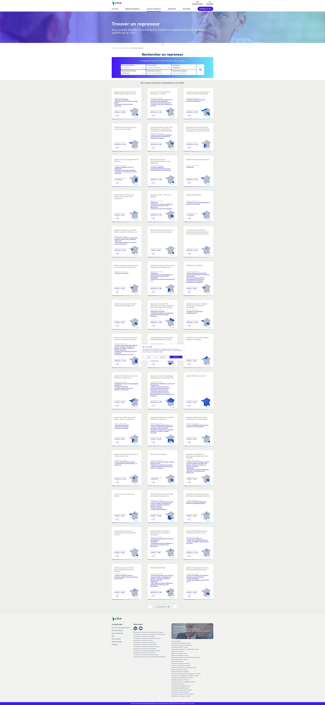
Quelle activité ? (152, 65)
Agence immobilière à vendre (180, 655)
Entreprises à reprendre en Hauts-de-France (147, 646)
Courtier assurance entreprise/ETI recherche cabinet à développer (198, 93)
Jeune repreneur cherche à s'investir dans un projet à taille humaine (125, 533)
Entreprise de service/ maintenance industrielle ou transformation (162, 266)
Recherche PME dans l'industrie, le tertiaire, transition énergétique (162, 231)
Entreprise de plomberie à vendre (181, 665)
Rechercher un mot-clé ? (154, 71)
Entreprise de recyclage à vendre (180, 686)
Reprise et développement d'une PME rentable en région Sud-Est (125, 93)
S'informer (172, 9)
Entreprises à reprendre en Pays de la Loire (146, 654)
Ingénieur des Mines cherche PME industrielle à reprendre (161, 418)
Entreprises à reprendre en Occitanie (144, 652)
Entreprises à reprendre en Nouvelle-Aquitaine (147, 650)
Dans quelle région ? (128, 65)
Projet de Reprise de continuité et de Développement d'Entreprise (161, 338)
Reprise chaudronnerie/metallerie (198, 159)
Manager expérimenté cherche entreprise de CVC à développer (197, 418)
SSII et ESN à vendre (177, 651)
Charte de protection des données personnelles (144, 703)
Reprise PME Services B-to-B (196, 376)
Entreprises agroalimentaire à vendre (182, 677)
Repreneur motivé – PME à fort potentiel (160, 196)
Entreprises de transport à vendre (181, 643)
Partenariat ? (176, 65)
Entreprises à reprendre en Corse (143, 640)
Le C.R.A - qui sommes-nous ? (121, 627)
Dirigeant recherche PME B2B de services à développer (197, 338)
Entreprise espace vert (177, 684)
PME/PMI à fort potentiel (194, 265)
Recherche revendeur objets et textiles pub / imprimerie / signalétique (196, 305)
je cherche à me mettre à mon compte (124, 495)
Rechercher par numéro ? (179, 71)
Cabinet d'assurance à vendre (179, 679)
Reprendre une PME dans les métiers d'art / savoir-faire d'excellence (124, 196)
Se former (187, 9)
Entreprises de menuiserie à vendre (181, 645)
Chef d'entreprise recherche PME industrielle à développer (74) (125, 305)
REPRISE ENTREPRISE (158, 568)
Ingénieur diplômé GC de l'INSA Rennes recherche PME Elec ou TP (125, 231)
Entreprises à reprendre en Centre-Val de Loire (147, 638)
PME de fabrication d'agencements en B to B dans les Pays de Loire (126, 266)
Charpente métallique (193, 195)
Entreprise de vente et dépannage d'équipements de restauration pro (162, 377)
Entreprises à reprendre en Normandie (145, 648)
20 (169, 607)
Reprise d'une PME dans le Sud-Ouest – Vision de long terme (125, 418)
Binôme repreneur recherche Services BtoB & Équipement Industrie (124, 569)
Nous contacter (116, 639)
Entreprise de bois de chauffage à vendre (183, 682)
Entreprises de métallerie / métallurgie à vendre (185, 649)
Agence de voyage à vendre (179, 653)
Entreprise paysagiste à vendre (180, 688)
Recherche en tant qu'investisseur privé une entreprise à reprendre (125, 338)
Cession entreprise (154, 9)
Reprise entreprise (132, 9)
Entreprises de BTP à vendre (179, 647)
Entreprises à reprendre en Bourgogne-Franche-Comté (149, 634)
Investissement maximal (129, 71)
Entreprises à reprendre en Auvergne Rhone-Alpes (148, 632)
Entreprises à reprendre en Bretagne (144, 636)
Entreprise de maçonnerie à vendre (181, 690)
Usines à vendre (176, 641)
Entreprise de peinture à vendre (180, 663)
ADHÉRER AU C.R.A (205, 9)
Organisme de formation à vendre (181, 696)
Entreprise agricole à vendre (179, 669)
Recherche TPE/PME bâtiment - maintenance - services (161, 93)
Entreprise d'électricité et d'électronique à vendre (185, 657)
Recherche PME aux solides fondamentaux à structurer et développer (160, 533)
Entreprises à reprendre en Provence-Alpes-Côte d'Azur (150, 656)
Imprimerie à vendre (177, 661)
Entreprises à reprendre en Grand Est (144, 642)
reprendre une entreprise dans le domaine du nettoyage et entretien (198, 495)
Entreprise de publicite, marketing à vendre (183, 667)
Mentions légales (117, 641)
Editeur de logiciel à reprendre (180, 671)
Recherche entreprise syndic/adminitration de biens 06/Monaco (160, 161)
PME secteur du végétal (158, 454)
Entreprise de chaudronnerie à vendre (182, 694)
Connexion (115, 644)
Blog (113, 636)
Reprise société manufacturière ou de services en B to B (126, 455)
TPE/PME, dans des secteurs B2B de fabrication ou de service (161, 495)
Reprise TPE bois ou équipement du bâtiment (126, 160)
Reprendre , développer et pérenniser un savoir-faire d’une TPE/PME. (197, 456)
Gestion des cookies (163, 703)
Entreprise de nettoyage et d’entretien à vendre (184, 675)
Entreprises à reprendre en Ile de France (145, 644)
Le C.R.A (115, 9)
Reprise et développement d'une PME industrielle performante (197, 569)
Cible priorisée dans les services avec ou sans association (125, 128)
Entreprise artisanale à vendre (180, 692)
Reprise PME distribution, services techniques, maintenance (126, 377)
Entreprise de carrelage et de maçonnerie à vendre (186, 673)
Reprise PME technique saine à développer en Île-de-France (196, 532)
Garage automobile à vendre (179, 659)
